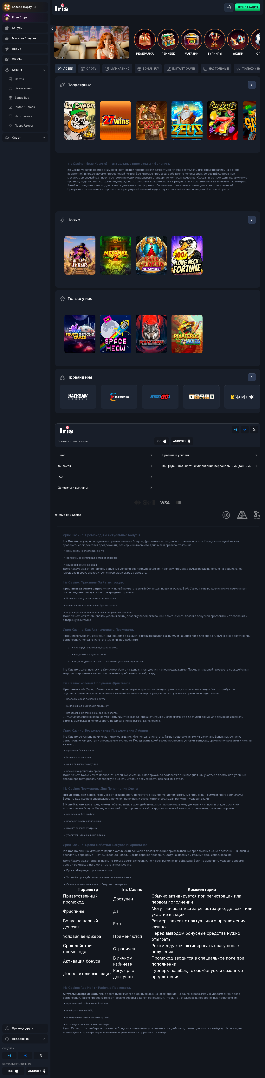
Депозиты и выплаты (72, 487)
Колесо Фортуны (24, 7)
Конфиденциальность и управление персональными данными (206, 466)
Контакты (64, 466)
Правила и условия (176, 455)
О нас (61, 455)
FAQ (60, 476)
